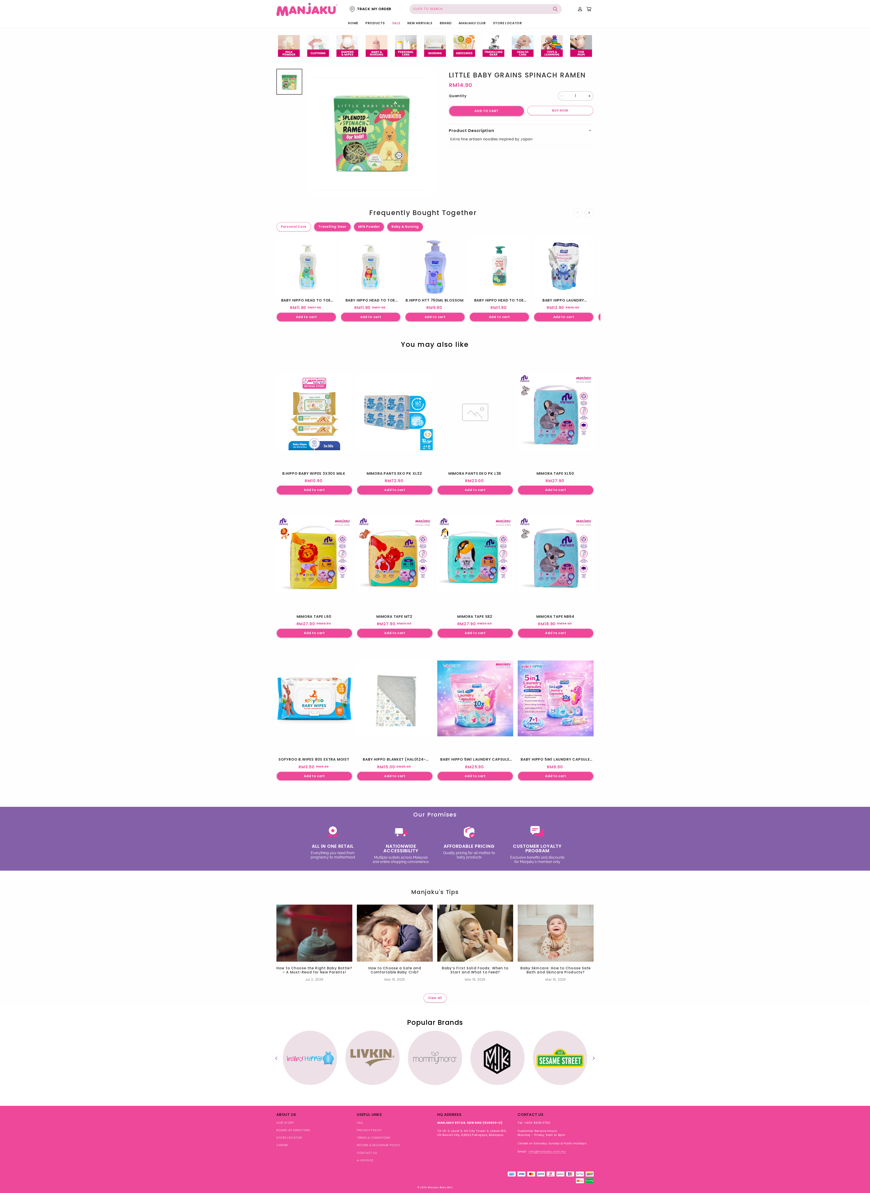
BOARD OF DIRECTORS (293, 1130)
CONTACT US (367, 1153)
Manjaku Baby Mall (440, 1187)
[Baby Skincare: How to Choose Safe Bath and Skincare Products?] (556, 933)
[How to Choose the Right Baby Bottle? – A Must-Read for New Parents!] (314, 933)
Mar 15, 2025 (394, 979)
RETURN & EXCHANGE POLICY (379, 1145)
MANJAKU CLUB (472, 23)
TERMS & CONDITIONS (373, 1138)
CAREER (282, 1145)
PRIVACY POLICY (369, 1130)
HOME (353, 23)
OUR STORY (285, 1123)
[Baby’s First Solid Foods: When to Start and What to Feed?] (475, 933)
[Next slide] (593, 1058)
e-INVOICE (365, 1160)
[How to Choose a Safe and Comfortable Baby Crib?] (395, 933)
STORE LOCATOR (507, 23)
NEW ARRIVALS (419, 23)
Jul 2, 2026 (314, 979)
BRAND (446, 23)
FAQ (360, 1123)
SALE (396, 23)
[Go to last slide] (276, 1058)
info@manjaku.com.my (547, 1151)
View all (435, 998)
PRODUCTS (375, 23)
